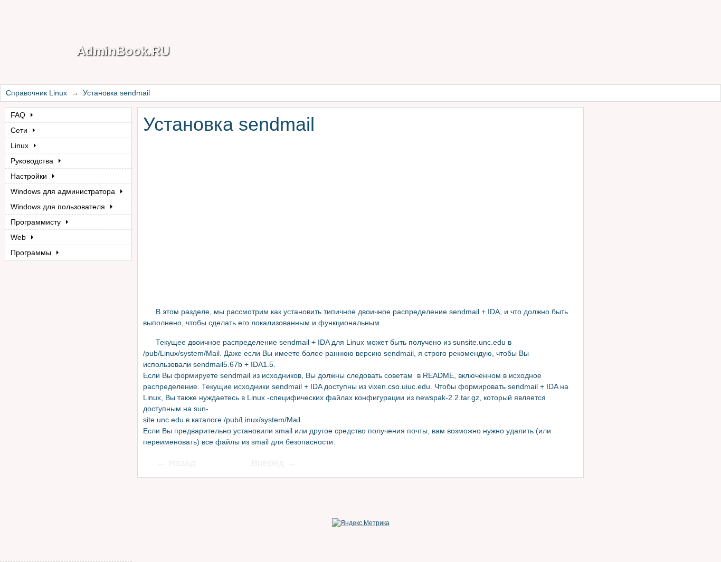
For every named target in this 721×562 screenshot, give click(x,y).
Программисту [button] (37, 222)
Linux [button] (21, 145)
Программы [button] (32, 252)
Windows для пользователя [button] (59, 206)
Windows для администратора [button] (64, 191)
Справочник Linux (36, 93)
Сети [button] (20, 130)
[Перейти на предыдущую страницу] (182, 464)
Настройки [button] (30, 176)
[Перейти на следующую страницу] (267, 464)
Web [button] (19, 237)
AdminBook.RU (123, 51)
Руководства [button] (33, 161)
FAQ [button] (19, 115)
